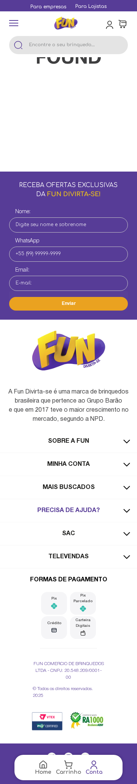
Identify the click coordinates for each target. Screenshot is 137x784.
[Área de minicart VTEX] (122, 24)
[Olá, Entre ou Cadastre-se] (110, 24)
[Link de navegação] (66, 24)
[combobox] (68, 45)
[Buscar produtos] (18, 45)
